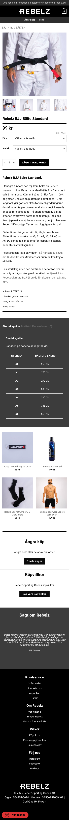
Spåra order (34, 683)
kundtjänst (50, 273)
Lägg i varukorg (34, 163)
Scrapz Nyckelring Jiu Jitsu (17, 466)
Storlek (6, 148)
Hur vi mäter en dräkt (34, 721)
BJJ (4, 28)
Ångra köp (34, 693)
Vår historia (34, 712)
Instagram (34, 759)
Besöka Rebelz (35, 716)
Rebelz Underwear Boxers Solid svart (52, 513)
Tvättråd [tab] (26, 326)
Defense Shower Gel (52, 466)
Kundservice (34, 677)
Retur (35, 698)
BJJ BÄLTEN (17, 28)
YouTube (34, 768)
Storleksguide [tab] (11, 326)
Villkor (34, 729)
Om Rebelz (34, 705)
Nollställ (61, 133)
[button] (5, 11)
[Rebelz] (34, 11)
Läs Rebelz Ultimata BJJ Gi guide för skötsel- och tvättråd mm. (34, 277)
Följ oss (34, 752)
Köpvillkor (34, 735)
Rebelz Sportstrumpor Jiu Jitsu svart (17, 513)
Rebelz (12, 306)
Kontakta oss (34, 688)
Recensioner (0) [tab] (42, 326)
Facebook (34, 763)
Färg (5, 138)
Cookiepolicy (35, 745)
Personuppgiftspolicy (34, 740)
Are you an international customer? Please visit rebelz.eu (34, 3)
